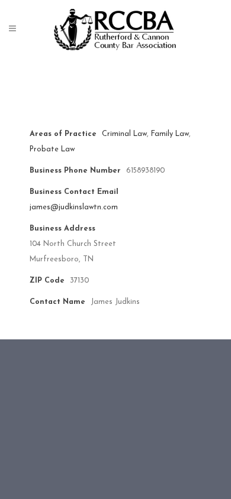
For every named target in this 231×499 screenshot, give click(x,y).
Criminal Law (124, 134)
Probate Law (52, 149)
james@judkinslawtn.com (74, 207)
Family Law (170, 134)
